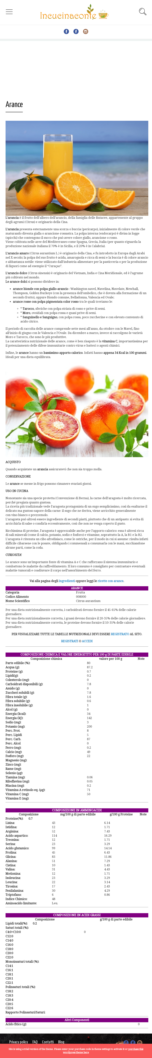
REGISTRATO (120, 634)
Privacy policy (18, 1042)
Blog (61, 1042)
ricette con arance (110, 581)
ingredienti (67, 581)
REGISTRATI (69, 641)
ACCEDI (87, 641)
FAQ (35, 1042)
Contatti (48, 1042)
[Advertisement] (76, 67)
